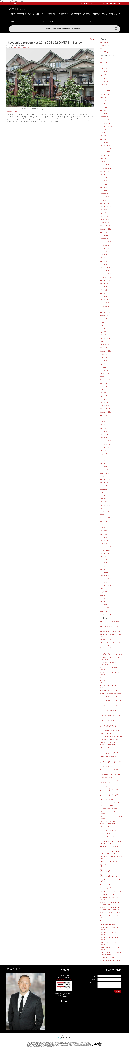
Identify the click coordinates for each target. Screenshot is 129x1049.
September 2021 (106, 206)
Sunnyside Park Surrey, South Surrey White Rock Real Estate (110, 908)
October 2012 (105, 479)
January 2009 (104, 611)
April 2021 (103, 213)
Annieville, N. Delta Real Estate (110, 642)
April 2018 (103, 293)
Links (12, 22)
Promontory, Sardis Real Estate (110, 861)
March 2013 (104, 466)
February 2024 (105, 145)
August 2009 (104, 588)
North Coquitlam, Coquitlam (109, 833)
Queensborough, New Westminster (107, 870)
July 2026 (103, 65)
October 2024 (105, 123)
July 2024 (103, 129)
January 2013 (104, 473)
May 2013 (103, 460)
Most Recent (104, 59)
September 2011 (106, 518)
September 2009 (106, 585)
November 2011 (105, 511)
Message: (92, 983)
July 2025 (103, 100)
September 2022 (106, 174)
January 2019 (104, 271)
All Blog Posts (104, 42)
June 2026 (103, 68)
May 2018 (103, 290)
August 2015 (104, 383)
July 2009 (103, 592)
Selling (39, 14)
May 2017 (103, 328)
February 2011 (105, 540)
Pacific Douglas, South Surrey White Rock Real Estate (109, 852)
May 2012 (103, 495)
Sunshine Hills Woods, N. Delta (110, 912)
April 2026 (103, 75)
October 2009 (105, 582)
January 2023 (104, 165)
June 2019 (103, 254)
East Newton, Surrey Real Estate (111, 736)
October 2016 (105, 348)
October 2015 (105, 376)
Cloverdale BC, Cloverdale (108, 697)
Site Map (90, 22)
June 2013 (103, 457)
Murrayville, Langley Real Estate (110, 827)
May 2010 (103, 566)
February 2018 (105, 299)
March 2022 (104, 190)
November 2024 (105, 120)
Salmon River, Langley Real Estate (111, 885)
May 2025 (103, 107)
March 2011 (104, 537)
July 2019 (103, 251)
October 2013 (105, 444)
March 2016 (104, 367)
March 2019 (104, 264)
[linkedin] (66, 1001)
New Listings (104, 45)
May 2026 (103, 72)
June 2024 (103, 133)
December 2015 (105, 373)
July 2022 (103, 177)
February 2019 (105, 267)
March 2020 (104, 235)
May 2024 (103, 136)
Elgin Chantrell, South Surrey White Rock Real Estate (109, 744)
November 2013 (105, 441)
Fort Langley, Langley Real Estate (111, 753)
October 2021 (105, 203)
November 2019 (105, 245)
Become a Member (50, 22)
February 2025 (105, 116)
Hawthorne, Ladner (106, 777)
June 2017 (103, 325)
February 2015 (105, 402)
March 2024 (104, 142)
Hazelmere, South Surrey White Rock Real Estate (110, 781)
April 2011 (103, 534)
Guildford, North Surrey (108, 766)
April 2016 (103, 364)
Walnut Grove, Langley (107, 924)
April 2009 (103, 601)
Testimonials (114, 14)
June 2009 (103, 595)
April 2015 (103, 396)
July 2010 (103, 559)
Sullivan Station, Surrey (107, 894)
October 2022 (105, 171)
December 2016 (105, 344)
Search (116, 28)
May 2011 (103, 531)
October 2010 (105, 550)
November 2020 (105, 222)
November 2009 (105, 579)
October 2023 (105, 152)
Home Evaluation (99, 14)
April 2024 (103, 139)
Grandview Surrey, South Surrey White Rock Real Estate (110, 762)
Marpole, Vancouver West (108, 808)
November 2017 (105, 309)
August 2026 (104, 62)
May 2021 (103, 210)
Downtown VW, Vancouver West (111, 730)
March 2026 (104, 78)
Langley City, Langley (107, 799)
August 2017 (104, 319)
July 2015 (103, 386)
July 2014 (103, 418)
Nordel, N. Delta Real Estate (109, 830)
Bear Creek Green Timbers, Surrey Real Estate (109, 646)
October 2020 (105, 226)
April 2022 (103, 187)
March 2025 (104, 113)
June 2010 (103, 563)
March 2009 (104, 604)
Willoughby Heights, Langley (109, 957)
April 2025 (103, 110)
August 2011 (104, 521)
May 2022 (103, 184)
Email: (93, 979)
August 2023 (104, 158)
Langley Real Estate (106, 805)
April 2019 (103, 261)
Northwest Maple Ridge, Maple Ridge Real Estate (110, 842)
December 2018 (105, 274)
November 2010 (105, 547)
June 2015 (103, 389)
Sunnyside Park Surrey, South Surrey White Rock (109, 903)
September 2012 (106, 482)
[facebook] (62, 1001)
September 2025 (106, 94)
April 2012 (103, 498)
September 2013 (106, 447)
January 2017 (104, 341)
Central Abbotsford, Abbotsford (110, 677)
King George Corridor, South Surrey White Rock (109, 790)
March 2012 (104, 502)
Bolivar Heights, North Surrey (109, 651)
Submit (118, 991)
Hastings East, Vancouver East (110, 774)
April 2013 (103, 463)
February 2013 (105, 470)
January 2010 (104, 576)
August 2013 (104, 450)
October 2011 (105, 515)
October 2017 (105, 312)
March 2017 (104, 335)
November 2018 (105, 277)
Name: (93, 976)
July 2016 (103, 354)
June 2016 (103, 357)
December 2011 (105, 508)
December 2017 (105, 306)
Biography (63, 14)
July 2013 (103, 454)
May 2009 (103, 598)
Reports (86, 14)
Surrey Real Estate (106, 921)
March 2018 (104, 296)
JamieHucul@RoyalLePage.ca (64, 979)
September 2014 (106, 412)
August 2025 (104, 97)
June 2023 (103, 161)
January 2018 (104, 303)
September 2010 (106, 553)
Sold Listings (104, 52)
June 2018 (103, 287)
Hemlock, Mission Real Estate (110, 786)
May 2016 (103, 360)
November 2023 (105, 149)
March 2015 (104, 399)
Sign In (8, 3)
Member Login (51, 14)
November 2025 (105, 88)
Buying (31, 14)
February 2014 (105, 434)
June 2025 (103, 104)
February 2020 (105, 238)
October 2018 (105, 280)
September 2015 (106, 380)
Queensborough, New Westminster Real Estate (108, 875)
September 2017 (106, 315)
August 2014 (104, 415)
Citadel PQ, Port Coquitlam (109, 690)
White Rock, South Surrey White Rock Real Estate (110, 953)
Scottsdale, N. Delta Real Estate (110, 891)
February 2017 (105, 338)
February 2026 (105, 81)
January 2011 (104, 543)
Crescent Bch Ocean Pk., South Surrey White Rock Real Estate (110, 726)
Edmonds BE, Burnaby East (109, 740)
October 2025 (105, 91)
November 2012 (105, 476)
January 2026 (104, 84)
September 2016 (106, 351)
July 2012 (103, 489)
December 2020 (105, 219)
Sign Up (15, 3)
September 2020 (106, 229)
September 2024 (106, 126)
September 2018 (106, 283)
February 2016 (105, 370)
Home (12, 14)
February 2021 (105, 216)
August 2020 (104, 232)
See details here (11, 111)
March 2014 (104, 431)
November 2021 (105, 200)
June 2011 (103, 527)
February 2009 (105, 608)
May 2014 (103, 425)
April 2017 (103, 332)
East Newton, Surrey (107, 733)
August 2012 (104, 486)
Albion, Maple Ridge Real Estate (110, 631)
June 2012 (103, 492)
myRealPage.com (64, 1037)
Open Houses (104, 49)
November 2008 (105, 614)
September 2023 (106, 155)
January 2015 (104, 405)
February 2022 (105, 194)
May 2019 (103, 258)
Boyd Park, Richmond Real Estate (111, 654)
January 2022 (104, 197)
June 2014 (103, 421)
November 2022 (105, 168)
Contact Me (76, 14)
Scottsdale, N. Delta (106, 888)
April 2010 (103, 569)
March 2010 (104, 572)
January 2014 (104, 437)
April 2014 (103, 428)
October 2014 (105, 409)
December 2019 (105, 242)
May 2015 (103, 393)
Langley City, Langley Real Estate (110, 802)
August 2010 (104, 556)
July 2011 (103, 524)
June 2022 (103, 181)
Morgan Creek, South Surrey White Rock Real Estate (109, 822)
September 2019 (106, 248)
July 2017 (103, 322)
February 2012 (105, 505)
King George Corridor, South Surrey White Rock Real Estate (110, 795)
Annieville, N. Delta (106, 639)
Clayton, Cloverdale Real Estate (20, 47)
